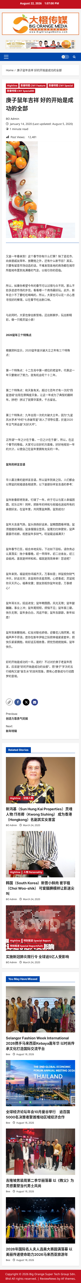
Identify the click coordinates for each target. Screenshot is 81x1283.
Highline (12, 85)
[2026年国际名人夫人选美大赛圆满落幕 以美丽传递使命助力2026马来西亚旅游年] (40, 1220)
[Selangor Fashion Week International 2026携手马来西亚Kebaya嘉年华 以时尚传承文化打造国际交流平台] (40, 1009)
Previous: (17, 716)
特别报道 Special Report (37, 940)
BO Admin (12, 119)
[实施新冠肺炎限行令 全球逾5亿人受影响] (40, 928)
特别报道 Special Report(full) (26, 946)
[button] (6, 57)
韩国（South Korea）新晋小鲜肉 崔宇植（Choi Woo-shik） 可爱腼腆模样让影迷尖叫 (40, 888)
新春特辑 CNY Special (61, 85)
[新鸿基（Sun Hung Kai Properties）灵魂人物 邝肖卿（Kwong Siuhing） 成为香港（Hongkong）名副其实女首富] (40, 780)
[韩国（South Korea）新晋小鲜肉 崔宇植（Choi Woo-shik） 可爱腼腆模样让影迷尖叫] (40, 854)
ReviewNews (48, 1278)
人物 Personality (33, 872)
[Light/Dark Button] (65, 57)
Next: (11, 728)
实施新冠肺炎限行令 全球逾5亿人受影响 (37, 957)
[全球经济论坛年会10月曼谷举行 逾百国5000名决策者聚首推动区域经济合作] (40, 1083)
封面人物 (28, 798)
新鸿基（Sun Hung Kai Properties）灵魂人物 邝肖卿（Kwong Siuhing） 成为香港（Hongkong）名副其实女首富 (39, 814)
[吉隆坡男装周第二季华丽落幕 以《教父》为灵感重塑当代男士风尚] (40, 1152)
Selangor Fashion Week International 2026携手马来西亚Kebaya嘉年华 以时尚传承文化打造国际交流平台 (40, 1043)
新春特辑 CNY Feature (33, 85)
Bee (8, 1054)
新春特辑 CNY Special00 (20, 91)
